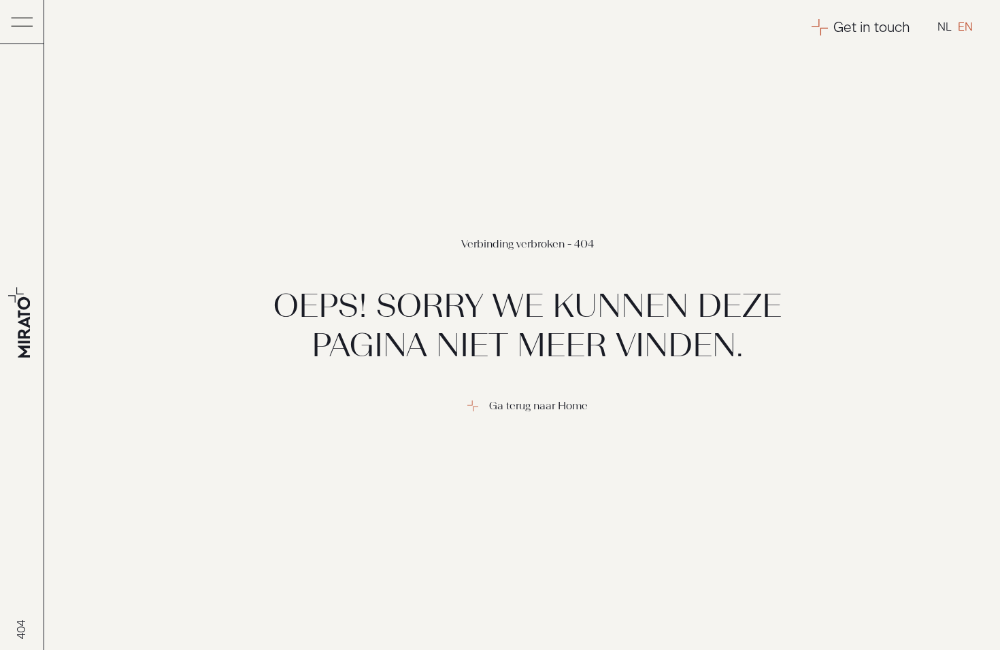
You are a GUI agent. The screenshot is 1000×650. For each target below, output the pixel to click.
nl (944, 26)
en (965, 26)
